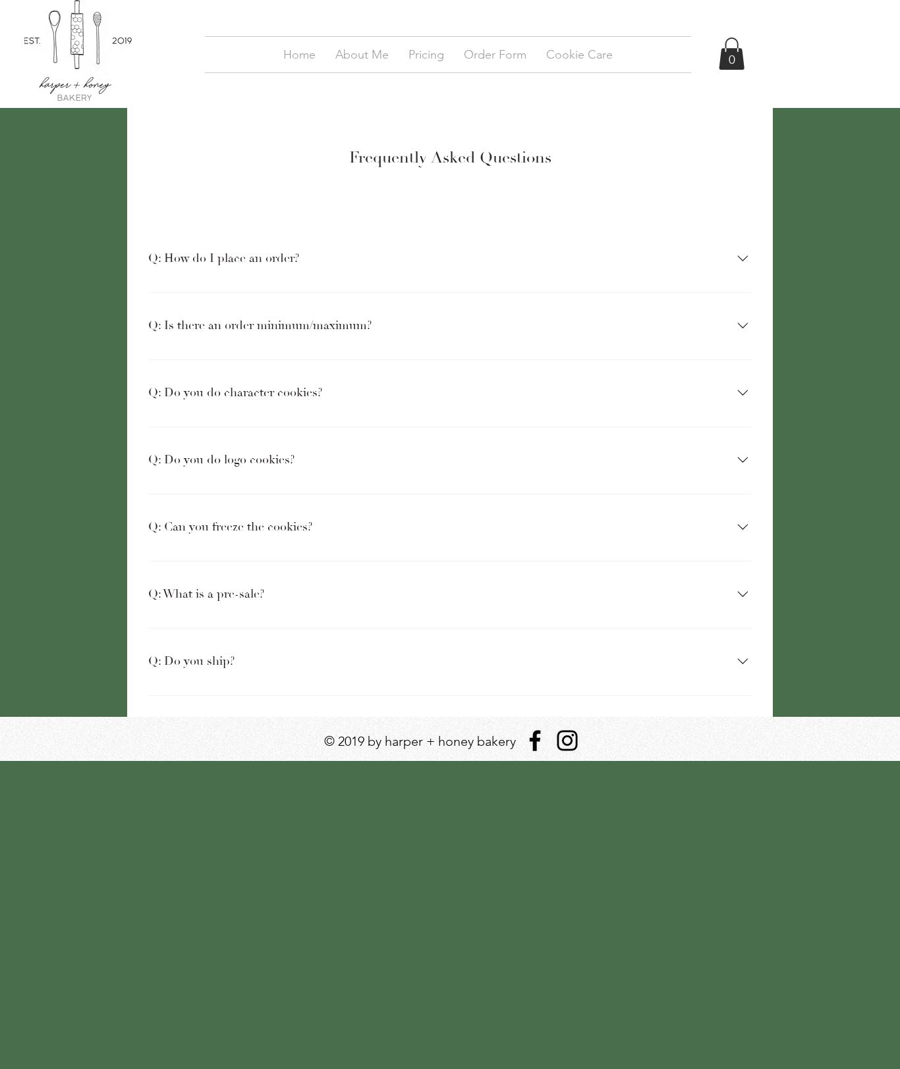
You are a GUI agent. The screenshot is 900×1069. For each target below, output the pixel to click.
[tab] (178, 201)
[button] (731, 54)
